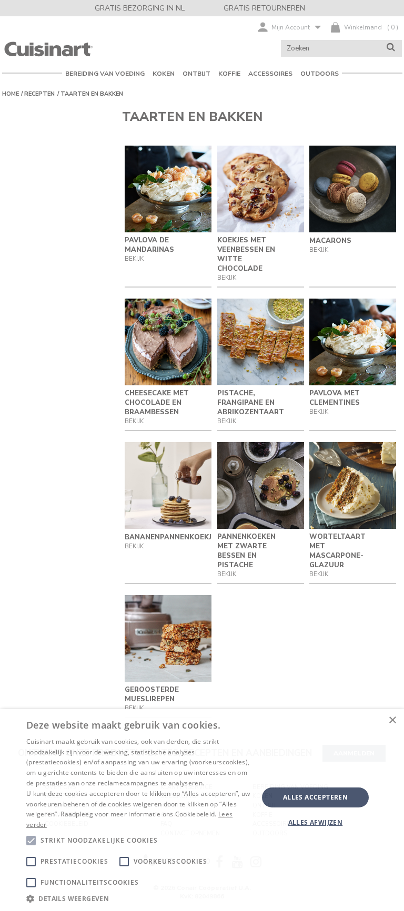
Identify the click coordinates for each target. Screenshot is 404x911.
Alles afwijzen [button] (315, 822)
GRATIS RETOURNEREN (264, 8)
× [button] (392, 720)
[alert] (202, 810)
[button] (138, 898)
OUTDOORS (319, 73)
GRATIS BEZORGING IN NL (140, 8)
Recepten (39, 94)
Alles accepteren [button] (315, 797)
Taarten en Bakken (91, 94)
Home (10, 94)
